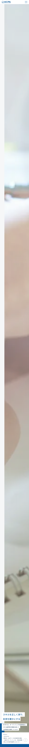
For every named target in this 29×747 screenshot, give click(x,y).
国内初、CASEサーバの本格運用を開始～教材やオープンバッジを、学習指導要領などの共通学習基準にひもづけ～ (13, 740)
